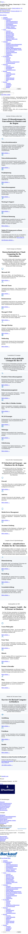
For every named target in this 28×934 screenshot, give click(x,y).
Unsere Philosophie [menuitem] (10, 917)
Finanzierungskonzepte (11, 52)
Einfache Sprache (4, 838)
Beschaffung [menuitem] (9, 911)
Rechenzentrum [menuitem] (9, 879)
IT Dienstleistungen (7, 18)
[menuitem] (15, 932)
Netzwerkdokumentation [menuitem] (12, 866)
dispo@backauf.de (22, 828)
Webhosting (9, 40)
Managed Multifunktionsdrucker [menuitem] (13, 891)
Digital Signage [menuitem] (9, 890)
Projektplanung (9, 24)
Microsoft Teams (10, 33)
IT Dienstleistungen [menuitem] (7, 862)
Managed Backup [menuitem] (10, 880)
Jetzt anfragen (3, 15)
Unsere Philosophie (10, 74)
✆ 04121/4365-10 (16, 8)
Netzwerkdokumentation (12, 23)
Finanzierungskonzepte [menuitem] (11, 895)
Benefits (8, 87)
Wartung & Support (4, 807)
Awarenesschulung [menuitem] (10, 906)
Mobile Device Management (12, 61)
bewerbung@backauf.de (7, 761)
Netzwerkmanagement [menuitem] (11, 868)
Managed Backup (10, 37)
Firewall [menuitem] (8, 902)
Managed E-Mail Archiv (11, 39)
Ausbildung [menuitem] (8, 927)
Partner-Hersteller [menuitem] (10, 922)
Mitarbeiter (8, 75)
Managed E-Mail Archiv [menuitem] (11, 882)
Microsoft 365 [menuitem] (9, 875)
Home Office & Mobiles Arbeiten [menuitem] (14, 893)
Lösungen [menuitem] (5, 885)
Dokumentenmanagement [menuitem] (12, 889)
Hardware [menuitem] (5, 907)
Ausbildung (8, 84)
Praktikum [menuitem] (8, 929)
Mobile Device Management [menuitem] (12, 905)
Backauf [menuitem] (5, 914)
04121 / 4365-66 (13, 828)
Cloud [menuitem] (4, 872)
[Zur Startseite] (2, 1)
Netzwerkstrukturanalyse (12, 21)
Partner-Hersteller (10, 79)
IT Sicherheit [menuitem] (6, 899)
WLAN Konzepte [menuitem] (10, 894)
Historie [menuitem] (8, 919)
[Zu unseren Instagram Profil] (1, 772)
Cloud (4, 29)
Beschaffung (9, 68)
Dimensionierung (10, 67)
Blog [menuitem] (7, 923)
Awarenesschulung (10, 63)
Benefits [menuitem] (8, 930)
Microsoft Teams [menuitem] (10, 876)
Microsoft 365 (9, 32)
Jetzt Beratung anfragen (7, 240)
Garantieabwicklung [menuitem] (11, 913)
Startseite (5, 17)
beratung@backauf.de (5, 827)
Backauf (5, 71)
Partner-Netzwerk (10, 78)
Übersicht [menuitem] (8, 863)
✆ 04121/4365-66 (15, 11)
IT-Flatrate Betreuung (5, 806)
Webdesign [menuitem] (8, 897)
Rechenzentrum (9, 36)
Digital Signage (9, 47)
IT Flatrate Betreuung (11, 28)
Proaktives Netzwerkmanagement (14, 44)
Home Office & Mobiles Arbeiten (14, 49)
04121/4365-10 (20, 237)
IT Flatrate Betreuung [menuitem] (11, 871)
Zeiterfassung (9, 55)
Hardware (5, 64)
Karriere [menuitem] (5, 925)
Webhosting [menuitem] (9, 883)
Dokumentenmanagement (12, 45)
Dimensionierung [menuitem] (10, 910)
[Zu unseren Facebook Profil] (1, 775)
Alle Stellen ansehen (7, 765)
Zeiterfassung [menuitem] (9, 898)
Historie (8, 76)
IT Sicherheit (6, 56)
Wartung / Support (10, 27)
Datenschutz (3, 839)
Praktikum (8, 86)
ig (2, 783)
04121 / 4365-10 (16, 825)
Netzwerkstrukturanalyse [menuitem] (12, 864)
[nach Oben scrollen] (5, 94)
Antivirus (8, 60)
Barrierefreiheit (3, 836)
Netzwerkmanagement (11, 25)
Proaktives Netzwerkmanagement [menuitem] (14, 887)
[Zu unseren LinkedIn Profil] (4, 776)
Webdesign (8, 53)
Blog (7, 80)
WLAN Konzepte (10, 51)
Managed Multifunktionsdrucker (13, 48)
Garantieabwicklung (11, 70)
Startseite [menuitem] (5, 860)
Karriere (5, 82)
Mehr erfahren (5, 153)
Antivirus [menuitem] (8, 903)
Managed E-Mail (10, 35)
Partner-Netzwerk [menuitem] (10, 921)
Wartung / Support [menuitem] (10, 870)
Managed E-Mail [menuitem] (10, 878)
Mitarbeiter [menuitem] (8, 918)
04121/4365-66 (5, 762)
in (0, 783)
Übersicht (8, 20)
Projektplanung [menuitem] (9, 867)
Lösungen (5, 41)
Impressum (2, 840)
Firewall (8, 59)
